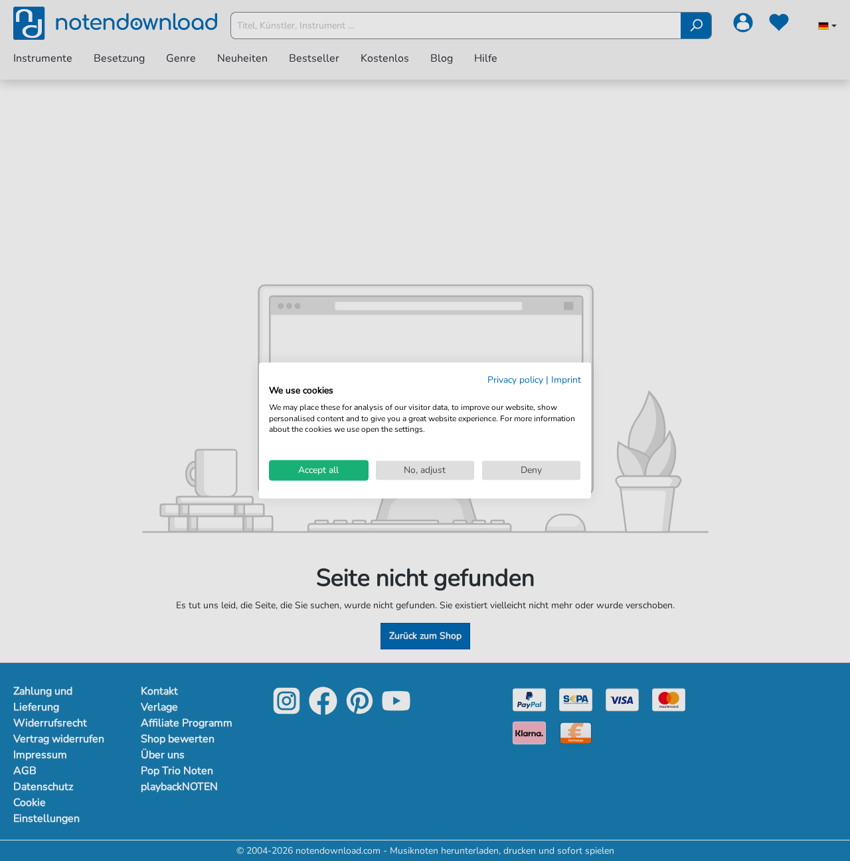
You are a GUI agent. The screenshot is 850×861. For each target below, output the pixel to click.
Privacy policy (515, 379)
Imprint (566, 379)
